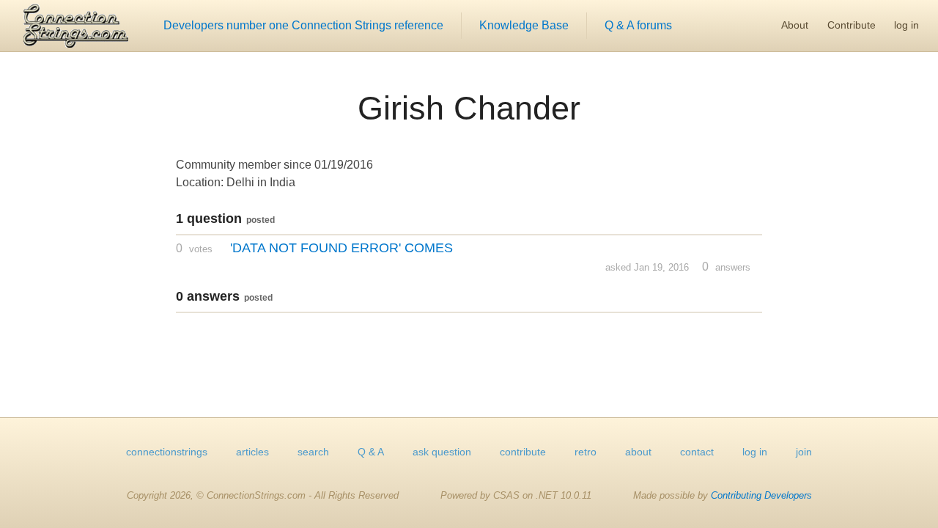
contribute (523, 452)
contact (697, 452)
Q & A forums (638, 25)
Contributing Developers (761, 495)
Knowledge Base (524, 25)
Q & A (371, 452)
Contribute (851, 25)
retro (586, 452)
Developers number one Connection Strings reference (303, 25)
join (804, 452)
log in (906, 25)
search (313, 452)
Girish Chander (469, 107)
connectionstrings (166, 452)
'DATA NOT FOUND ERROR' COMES (341, 248)
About (794, 25)
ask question (442, 452)
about (638, 452)
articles (252, 452)
